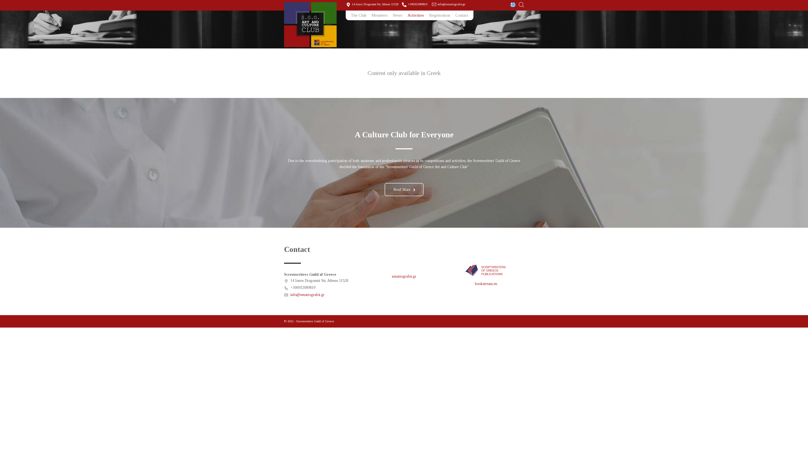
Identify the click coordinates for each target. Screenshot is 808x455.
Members (380, 15)
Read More (402, 189)
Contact (461, 15)
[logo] (311, 24)
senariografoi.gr (404, 276)
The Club (358, 15)
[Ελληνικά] (513, 4)
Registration (439, 15)
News (397, 15)
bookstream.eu (486, 284)
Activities (416, 15)
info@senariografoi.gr (451, 4)
